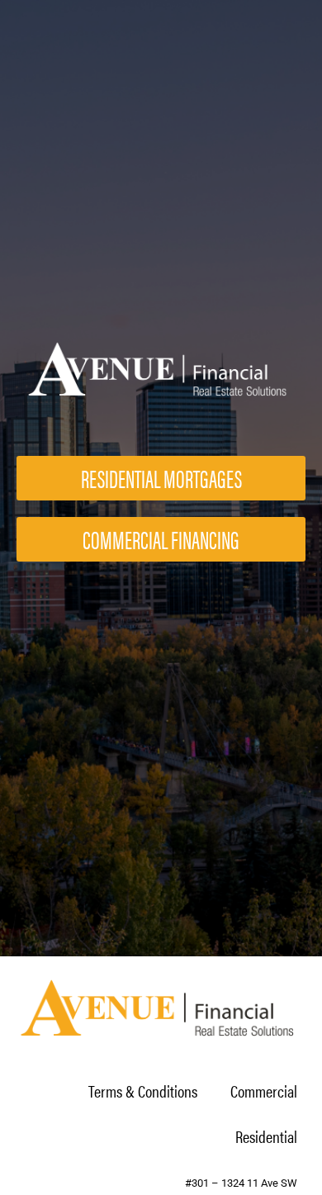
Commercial (263, 1091)
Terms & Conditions (142, 1091)
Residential (266, 1136)
